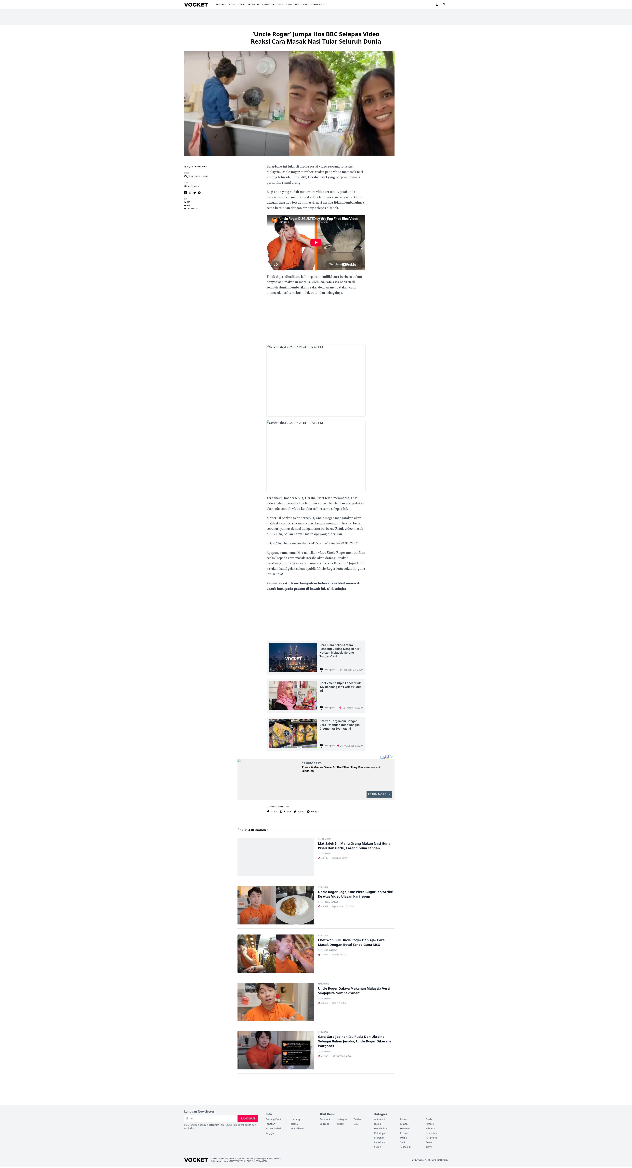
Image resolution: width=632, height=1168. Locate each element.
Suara (429, 1142)
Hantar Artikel (273, 1128)
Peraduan (379, 1142)
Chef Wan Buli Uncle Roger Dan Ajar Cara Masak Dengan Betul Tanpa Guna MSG (351, 942)
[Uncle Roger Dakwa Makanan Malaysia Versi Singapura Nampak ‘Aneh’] (275, 1002)
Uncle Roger (192, 209)
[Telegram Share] (199, 192)
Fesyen (404, 1123)
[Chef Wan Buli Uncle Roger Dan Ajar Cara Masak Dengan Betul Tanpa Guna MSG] (275, 953)
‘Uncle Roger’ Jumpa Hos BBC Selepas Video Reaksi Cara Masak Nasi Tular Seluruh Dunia (316, 37)
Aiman (327, 854)
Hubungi (296, 1119)
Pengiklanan (297, 1128)
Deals (289, 4)
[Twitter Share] (194, 192)
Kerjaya (270, 1133)
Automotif (268, 4)
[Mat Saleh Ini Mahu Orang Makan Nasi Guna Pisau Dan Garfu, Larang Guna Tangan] (275, 857)
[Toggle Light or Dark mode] (437, 4)
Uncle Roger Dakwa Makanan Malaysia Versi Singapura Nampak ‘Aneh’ (354, 990)
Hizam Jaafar (331, 902)
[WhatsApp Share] (190, 192)
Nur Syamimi (193, 186)
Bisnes (403, 1119)
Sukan (232, 4)
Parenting (431, 1137)
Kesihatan (431, 1133)
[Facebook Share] (185, 192)
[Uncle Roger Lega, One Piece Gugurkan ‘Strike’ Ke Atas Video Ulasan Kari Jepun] (275, 905)
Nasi (188, 205)
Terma (294, 1123)
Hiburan (323, 887)
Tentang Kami (273, 1119)
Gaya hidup (380, 1128)
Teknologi (254, 4)
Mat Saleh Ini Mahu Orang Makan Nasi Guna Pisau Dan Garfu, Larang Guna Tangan (354, 845)
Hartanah (405, 1128)
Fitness (430, 1123)
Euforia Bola (318, 4)
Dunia (377, 1123)
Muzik (403, 1137)
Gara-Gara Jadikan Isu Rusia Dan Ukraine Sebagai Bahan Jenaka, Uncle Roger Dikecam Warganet (354, 1041)
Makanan (323, 984)
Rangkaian (301, 4)
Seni (402, 1142)
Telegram (214, 1124)
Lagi (279, 4)
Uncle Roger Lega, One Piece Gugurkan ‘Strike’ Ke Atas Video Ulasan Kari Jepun (356, 894)
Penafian (270, 1123)
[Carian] (444, 4)
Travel (241, 4)
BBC (188, 202)
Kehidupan (220, 4)
